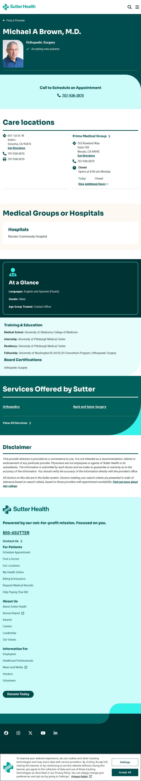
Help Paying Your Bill (15, 592)
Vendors (8, 674)
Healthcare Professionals (18, 660)
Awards (7, 620)
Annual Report (14, 613)
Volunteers (9, 680)
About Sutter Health (14, 606)
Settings (125, 762)
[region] (70, 767)
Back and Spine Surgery (89, 407)
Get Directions (16, 148)
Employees (9, 654)
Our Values (9, 639)
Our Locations (11, 565)
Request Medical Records (18, 585)
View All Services (15, 423)
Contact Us (11, 541)
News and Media (16, 667)
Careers (7, 626)
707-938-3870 (73, 95)
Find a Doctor (11, 559)
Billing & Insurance (14, 579)
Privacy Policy (82, 776)
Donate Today (18, 694)
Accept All (125, 772)
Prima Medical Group (90, 136)
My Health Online (13, 572)
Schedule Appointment (16, 552)
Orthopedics (11, 407)
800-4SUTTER (16, 532)
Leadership (9, 633)
